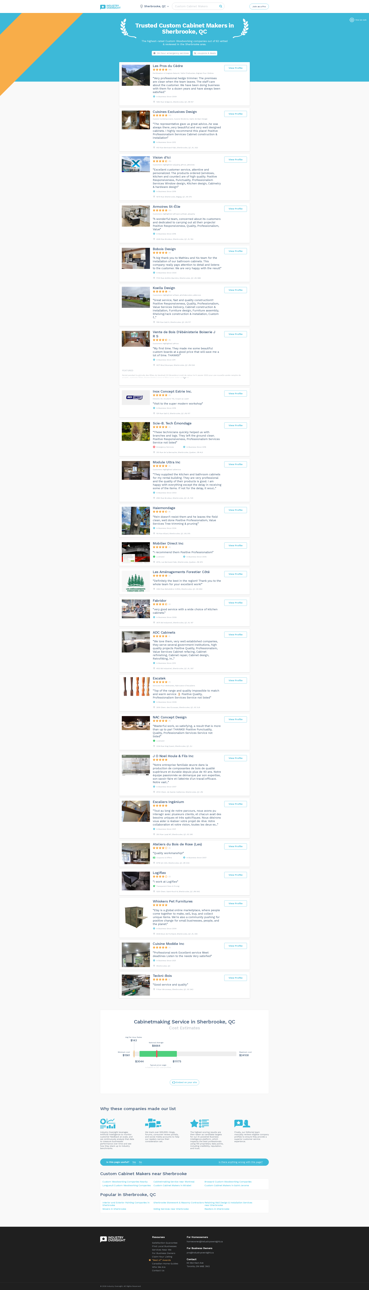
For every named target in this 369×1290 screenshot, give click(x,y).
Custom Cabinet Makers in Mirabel (172, 1185)
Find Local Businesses (164, 1246)
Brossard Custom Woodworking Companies (228, 1181)
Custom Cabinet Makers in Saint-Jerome (227, 1185)
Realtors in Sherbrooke (217, 1209)
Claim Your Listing (162, 1256)
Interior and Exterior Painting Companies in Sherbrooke (125, 1204)
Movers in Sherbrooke (114, 1209)
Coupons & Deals (206, 53)
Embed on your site (186, 1082)
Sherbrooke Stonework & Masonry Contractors (179, 1202)
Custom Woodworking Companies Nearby (125, 1181)
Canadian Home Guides (165, 1263)
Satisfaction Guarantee (164, 1242)
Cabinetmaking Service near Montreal (174, 1181)
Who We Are (158, 1267)
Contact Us (158, 1270)
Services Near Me (161, 1249)
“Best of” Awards (161, 1260)
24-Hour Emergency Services (173, 53)
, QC (151, 1194)
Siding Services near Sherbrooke (171, 1209)
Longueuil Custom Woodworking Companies (126, 1185)
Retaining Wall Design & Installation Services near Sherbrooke (228, 1204)
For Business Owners (163, 1253)
